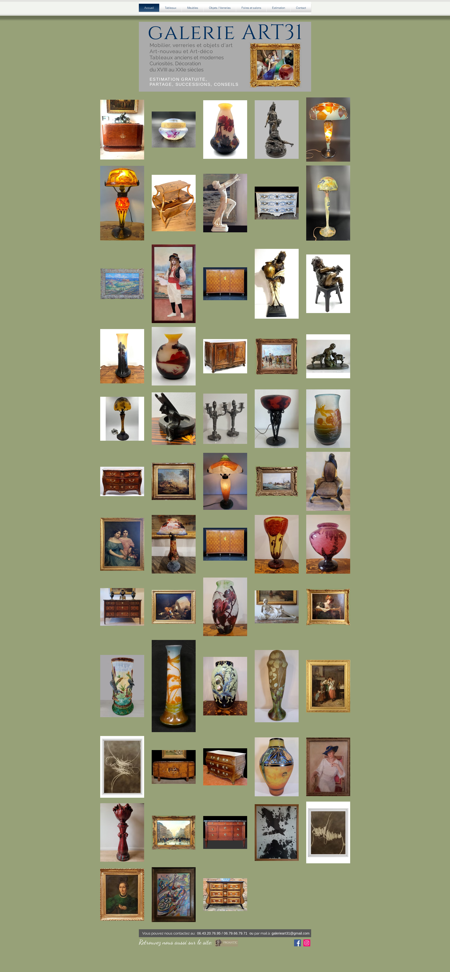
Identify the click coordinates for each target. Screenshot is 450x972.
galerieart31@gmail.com (291, 933)
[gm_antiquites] (306, 942)
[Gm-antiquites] (297, 942)
